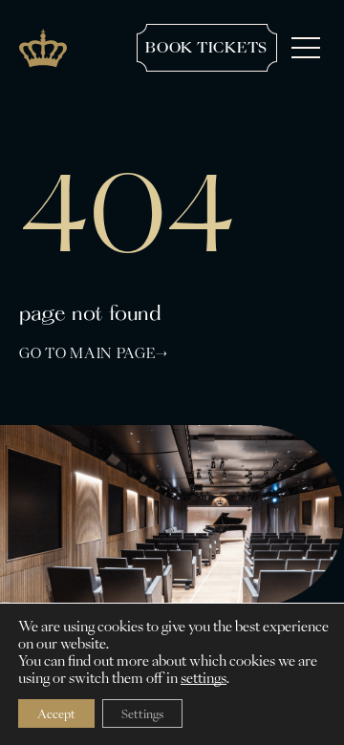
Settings (142, 713)
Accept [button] (56, 713)
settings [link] (203, 678)
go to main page (87, 353)
